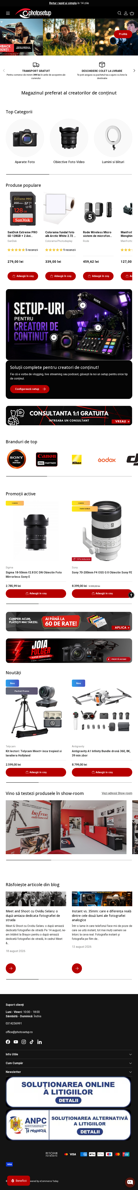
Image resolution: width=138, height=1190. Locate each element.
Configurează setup (27, 389)
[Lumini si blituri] (113, 138)
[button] (132, 13)
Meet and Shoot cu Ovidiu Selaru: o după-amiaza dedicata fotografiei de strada (33, 915)
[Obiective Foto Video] (69, 138)
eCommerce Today (49, 1181)
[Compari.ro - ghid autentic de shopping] (23, 1149)
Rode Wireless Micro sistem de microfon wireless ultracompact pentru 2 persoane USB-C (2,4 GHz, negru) (98, 234)
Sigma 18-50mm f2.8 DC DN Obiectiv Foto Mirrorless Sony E (34, 574)
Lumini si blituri (113, 162)
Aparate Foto (25, 162)
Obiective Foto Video (69, 162)
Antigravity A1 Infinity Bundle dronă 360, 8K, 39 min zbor (101, 753)
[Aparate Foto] (25, 138)
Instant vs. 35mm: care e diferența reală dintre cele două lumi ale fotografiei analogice (101, 915)
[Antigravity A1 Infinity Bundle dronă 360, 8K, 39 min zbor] (102, 710)
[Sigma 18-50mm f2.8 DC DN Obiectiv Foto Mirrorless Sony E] (36, 531)
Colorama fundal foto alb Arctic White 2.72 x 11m (60, 234)
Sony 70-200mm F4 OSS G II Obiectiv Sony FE (102, 572)
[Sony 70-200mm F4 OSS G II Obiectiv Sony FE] (102, 531)
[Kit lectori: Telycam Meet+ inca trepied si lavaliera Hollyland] (36, 710)
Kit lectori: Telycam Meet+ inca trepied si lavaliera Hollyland (34, 753)
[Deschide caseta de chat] (130, 1182)
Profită (123, 34)
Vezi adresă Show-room (117, 793)
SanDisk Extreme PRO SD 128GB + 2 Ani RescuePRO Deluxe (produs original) (22, 234)
